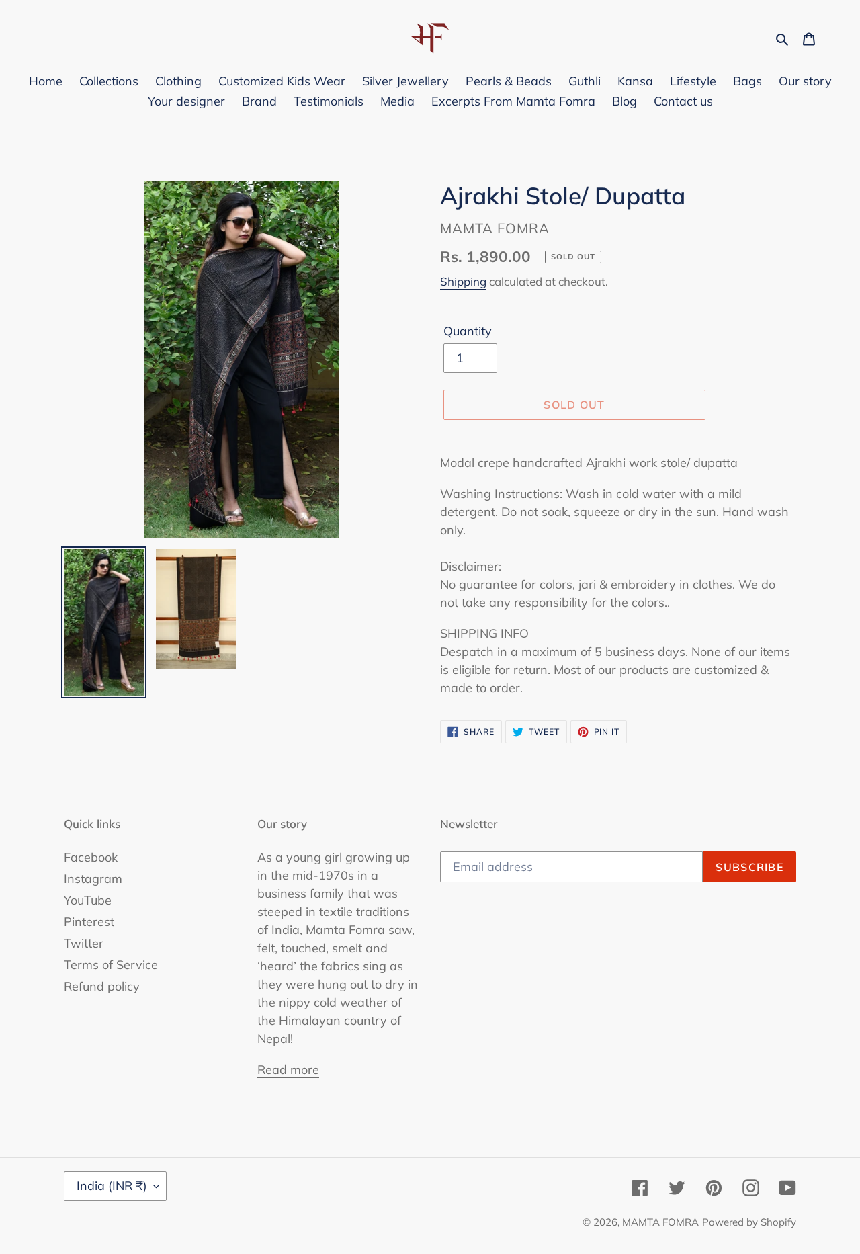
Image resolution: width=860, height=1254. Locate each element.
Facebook (91, 857)
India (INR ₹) (112, 1186)
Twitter (83, 943)
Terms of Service (111, 964)
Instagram (93, 878)
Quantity (467, 331)
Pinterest (89, 921)
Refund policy (102, 986)
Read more (288, 1069)
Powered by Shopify (749, 1222)
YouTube (88, 900)
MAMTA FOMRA (660, 1222)
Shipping (463, 281)
